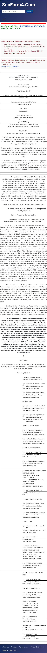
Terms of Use (24, 647)
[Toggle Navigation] (4, 19)
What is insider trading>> (10, 66)
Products (14, 647)
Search (29, 11)
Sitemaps (13, 650)
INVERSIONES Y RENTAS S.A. (32, 26)
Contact (5, 650)
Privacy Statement (37, 647)
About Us (5, 647)
